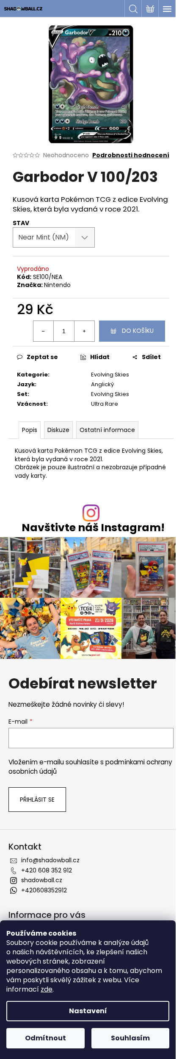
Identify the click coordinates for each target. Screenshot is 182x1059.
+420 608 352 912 (46, 870)
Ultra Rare (104, 404)
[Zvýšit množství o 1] (84, 331)
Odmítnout (45, 1038)
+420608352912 (44, 890)
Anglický (102, 384)
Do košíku (138, 330)
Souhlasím (130, 1038)
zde (46, 989)
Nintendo (57, 285)
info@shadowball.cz (50, 860)
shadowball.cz (41, 880)
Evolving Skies (110, 375)
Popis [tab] (29, 430)
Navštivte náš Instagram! (93, 527)
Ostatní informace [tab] (107, 430)
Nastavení (88, 1011)
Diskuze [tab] (58, 430)
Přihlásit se (37, 799)
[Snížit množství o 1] (43, 331)
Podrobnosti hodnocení (130, 155)
